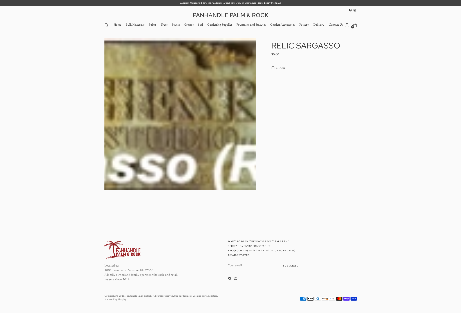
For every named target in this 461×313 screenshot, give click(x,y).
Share (280, 68)
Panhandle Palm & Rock (139, 296)
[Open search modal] (106, 25)
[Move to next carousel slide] (353, 218)
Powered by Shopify (115, 299)
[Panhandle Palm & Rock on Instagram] (355, 10)
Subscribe (291, 266)
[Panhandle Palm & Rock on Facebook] (350, 10)
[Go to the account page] (347, 25)
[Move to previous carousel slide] (345, 218)
